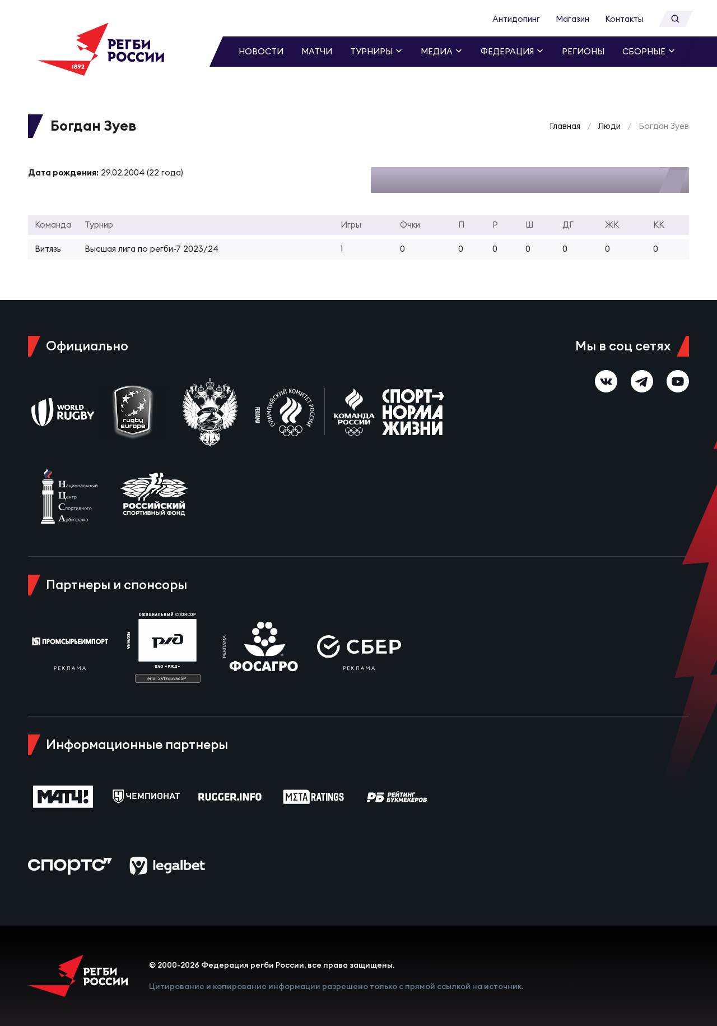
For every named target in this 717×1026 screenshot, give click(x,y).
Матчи (316, 51)
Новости (261, 51)
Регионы (583, 51)
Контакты (624, 18)
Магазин (572, 18)
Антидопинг (516, 18)
